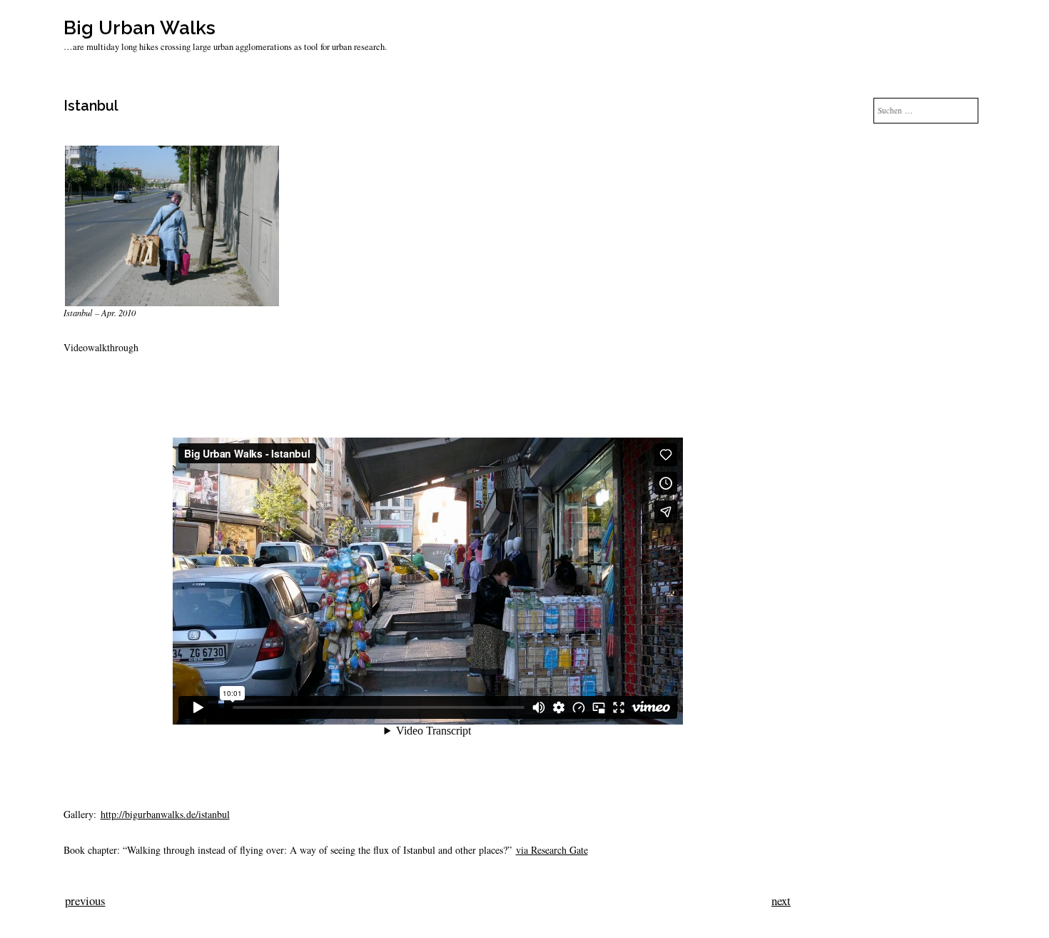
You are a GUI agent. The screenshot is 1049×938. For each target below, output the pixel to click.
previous (85, 900)
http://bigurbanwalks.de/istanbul (165, 814)
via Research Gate (552, 850)
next (781, 900)
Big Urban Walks (140, 27)
